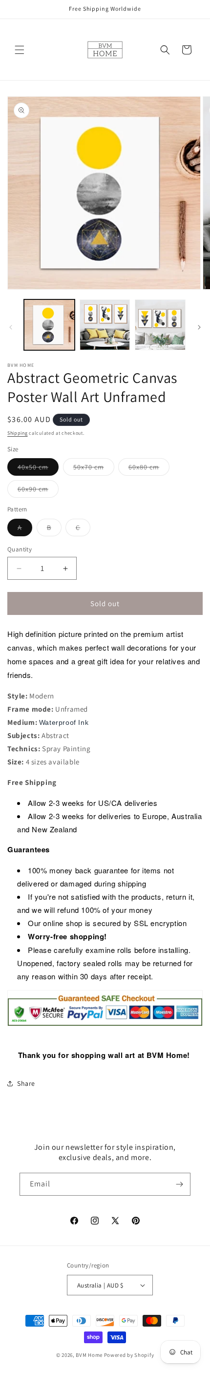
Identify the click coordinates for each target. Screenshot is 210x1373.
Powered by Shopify (129, 1355)
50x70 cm (93, 469)
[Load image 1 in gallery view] (49, 324)
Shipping (17, 433)
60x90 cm (38, 491)
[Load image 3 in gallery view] (160, 324)
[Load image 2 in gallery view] (105, 324)
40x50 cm (38, 469)
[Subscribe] (179, 1184)
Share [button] (26, 1083)
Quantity (19, 549)
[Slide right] (199, 327)
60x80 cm (148, 469)
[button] (19, 50)
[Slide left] (10, 327)
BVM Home (89, 1355)
